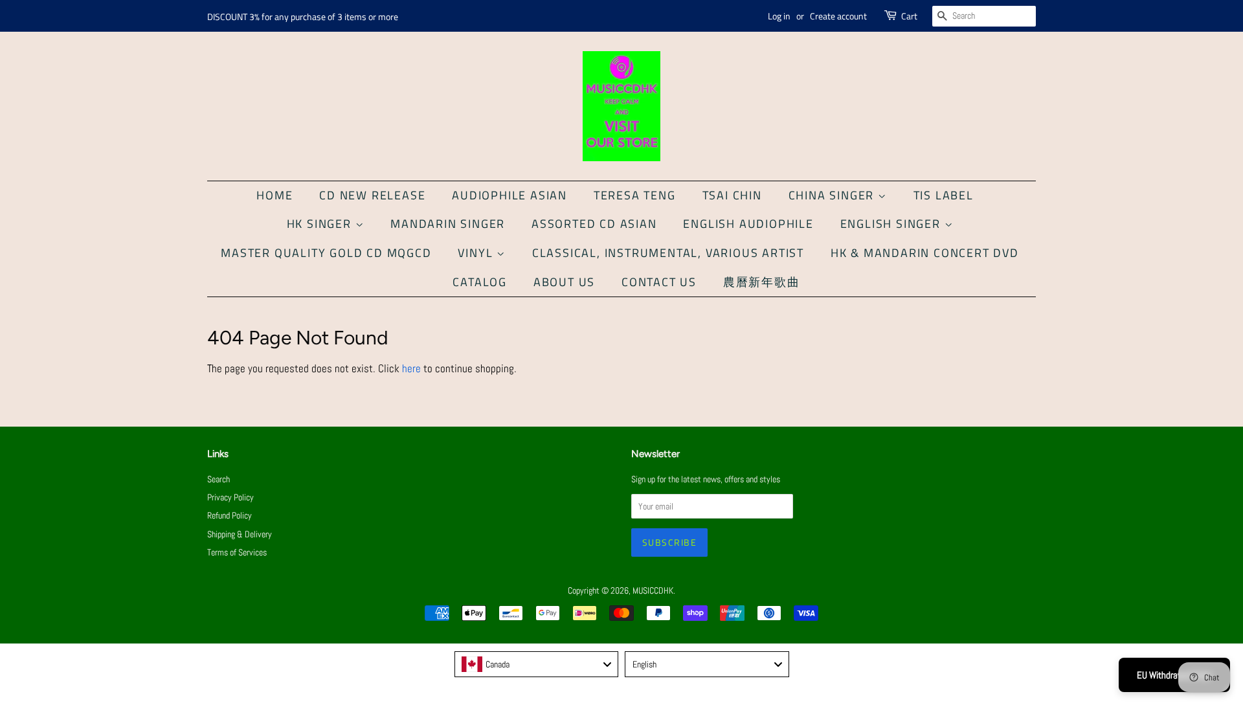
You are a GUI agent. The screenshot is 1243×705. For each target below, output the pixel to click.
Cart (909, 16)
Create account (838, 16)
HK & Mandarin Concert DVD (925, 253)
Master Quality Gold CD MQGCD (326, 253)
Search (218, 479)
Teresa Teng (635, 195)
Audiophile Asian (509, 195)
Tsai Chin (732, 195)
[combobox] (536, 664)
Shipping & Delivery (239, 534)
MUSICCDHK (653, 590)
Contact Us (659, 282)
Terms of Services (237, 552)
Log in (779, 16)
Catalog (480, 282)
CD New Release (372, 195)
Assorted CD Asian (594, 223)
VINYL (477, 253)
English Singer (892, 223)
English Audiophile (748, 223)
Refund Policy (229, 515)
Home (274, 195)
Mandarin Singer (447, 223)
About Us (564, 282)
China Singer (833, 195)
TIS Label (943, 195)
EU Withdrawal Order (1174, 675)
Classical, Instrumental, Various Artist (668, 253)
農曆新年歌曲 (761, 282)
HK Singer (321, 223)
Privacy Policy (230, 497)
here (411, 368)
